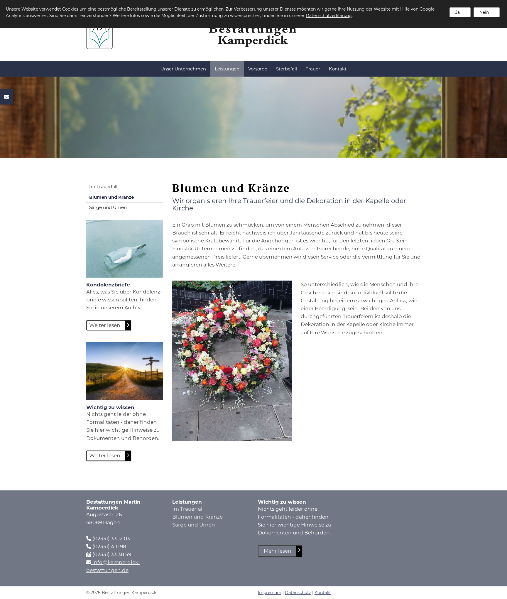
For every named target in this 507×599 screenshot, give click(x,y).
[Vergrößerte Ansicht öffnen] (232, 361)
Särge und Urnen (108, 207)
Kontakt (338, 69)
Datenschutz (298, 592)
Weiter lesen (104, 325)
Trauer (313, 69)
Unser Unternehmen (183, 69)
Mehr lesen (277, 551)
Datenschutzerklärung (329, 15)
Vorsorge (257, 69)
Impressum (269, 592)
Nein (484, 12)
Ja (457, 12)
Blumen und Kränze (111, 197)
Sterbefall (286, 69)
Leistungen (227, 69)
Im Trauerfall (103, 186)
